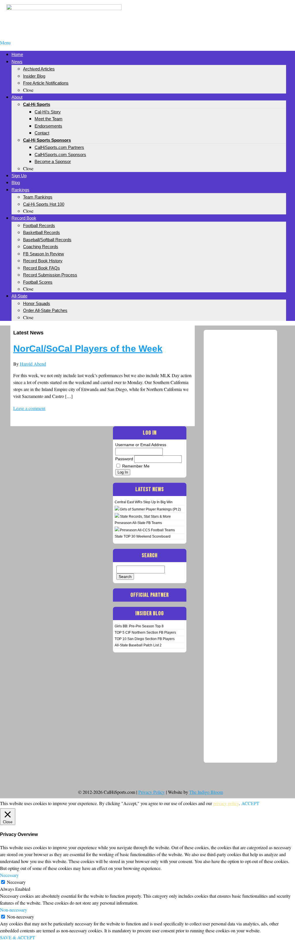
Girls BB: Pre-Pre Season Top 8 (139, 626)
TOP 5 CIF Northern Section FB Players (145, 633)
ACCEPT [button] (250, 803)
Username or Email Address (140, 444)
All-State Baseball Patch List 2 (138, 645)
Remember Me (136, 466)
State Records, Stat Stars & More (145, 517)
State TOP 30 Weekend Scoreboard (143, 536)
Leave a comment (29, 408)
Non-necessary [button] (13, 910)
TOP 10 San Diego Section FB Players (145, 639)
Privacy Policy (151, 792)
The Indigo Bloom (206, 792)
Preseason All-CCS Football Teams (147, 530)
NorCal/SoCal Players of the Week (87, 348)
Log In (123, 472)
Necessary (16, 882)
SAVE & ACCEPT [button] (17, 937)
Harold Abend (33, 364)
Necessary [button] (9, 875)
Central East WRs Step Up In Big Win (144, 502)
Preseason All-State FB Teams (138, 523)
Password (124, 459)
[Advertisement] (231, 14)
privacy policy (226, 803)
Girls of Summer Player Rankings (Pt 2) (150, 509)
